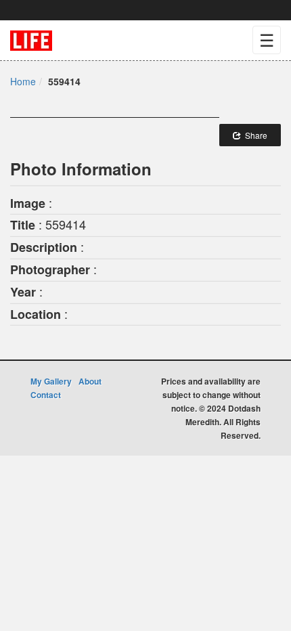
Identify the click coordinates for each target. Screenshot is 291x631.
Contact (45, 395)
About (90, 381)
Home (23, 81)
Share (254, 135)
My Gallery (51, 381)
